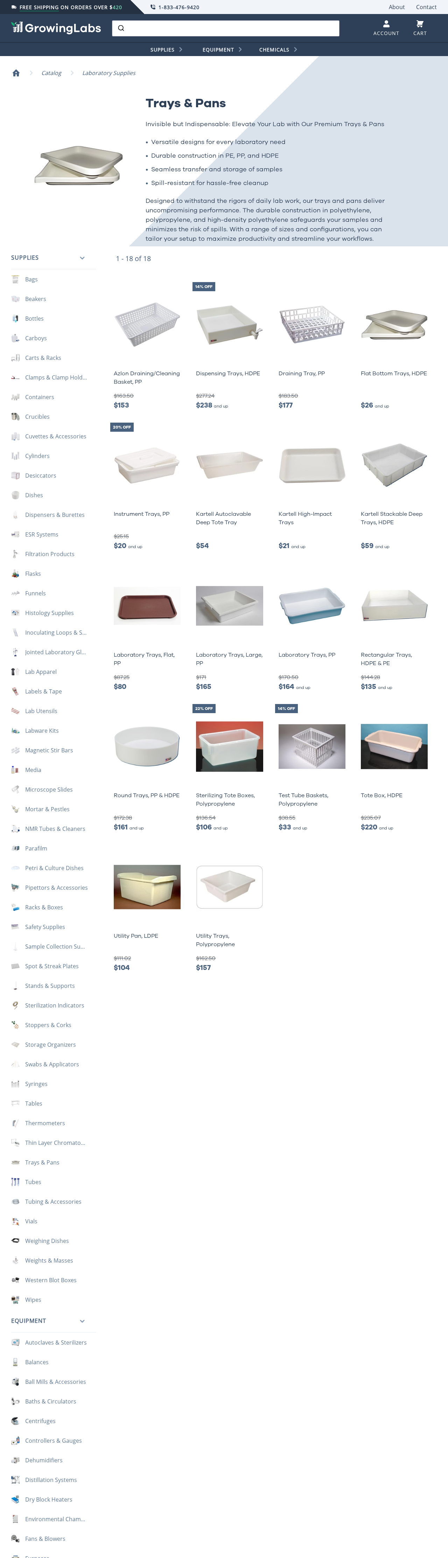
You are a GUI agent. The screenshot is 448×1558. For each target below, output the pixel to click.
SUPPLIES (162, 49)
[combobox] (226, 28)
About (397, 7)
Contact (426, 7)
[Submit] (120, 28)
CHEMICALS (274, 49)
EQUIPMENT (218, 49)
